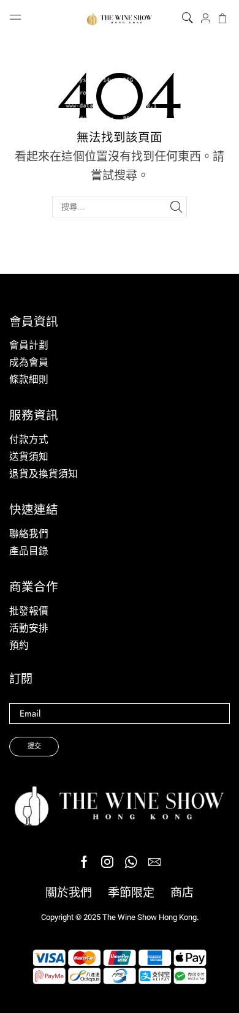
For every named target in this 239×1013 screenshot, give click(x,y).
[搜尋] (176, 207)
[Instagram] (107, 862)
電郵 (119, 713)
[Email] (154, 862)
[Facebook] (84, 862)
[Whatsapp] (130, 862)
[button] (187, 18)
